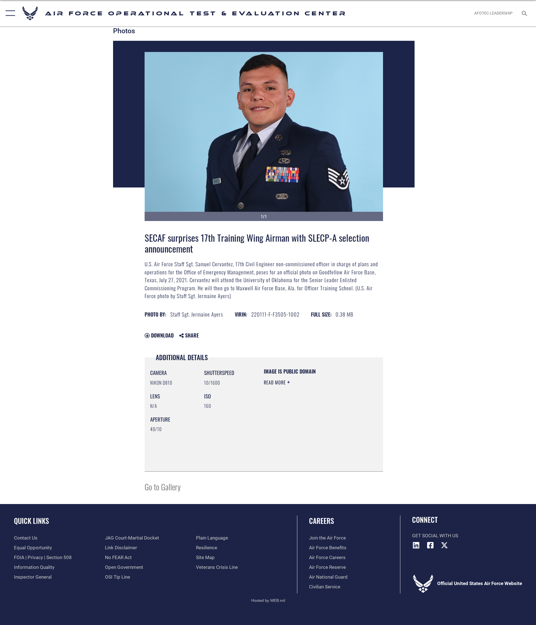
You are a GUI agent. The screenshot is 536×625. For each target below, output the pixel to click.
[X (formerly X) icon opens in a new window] (444, 545)
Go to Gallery (163, 487)
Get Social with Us (435, 535)
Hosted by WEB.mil (268, 600)
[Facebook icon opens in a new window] (430, 545)
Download (162, 335)
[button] (9, 13)
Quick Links (31, 520)
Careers (321, 520)
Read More (275, 382)
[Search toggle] (525, 13)
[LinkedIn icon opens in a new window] (416, 545)
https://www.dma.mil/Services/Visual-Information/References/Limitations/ (298, 437)
